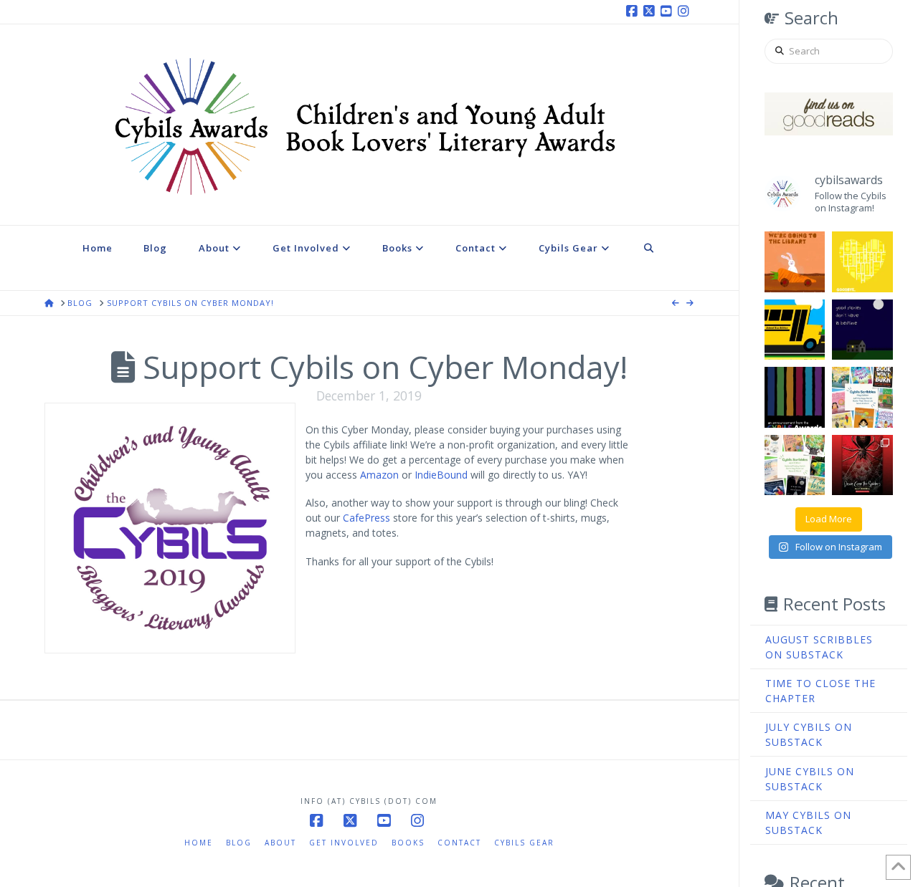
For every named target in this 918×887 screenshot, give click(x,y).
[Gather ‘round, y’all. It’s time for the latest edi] (795, 465)
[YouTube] (668, 11)
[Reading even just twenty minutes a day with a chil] (862, 329)
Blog (239, 843)
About (280, 843)
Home (198, 843)
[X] (651, 11)
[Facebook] (634, 11)
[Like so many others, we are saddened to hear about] (862, 261)
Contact (459, 843)
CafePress (366, 517)
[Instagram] (685, 11)
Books (408, 843)
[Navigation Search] (649, 258)
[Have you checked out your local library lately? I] (795, 261)
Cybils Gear (524, 843)
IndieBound (441, 474)
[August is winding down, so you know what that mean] (795, 329)
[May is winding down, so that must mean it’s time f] (862, 397)
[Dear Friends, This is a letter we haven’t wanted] (795, 397)
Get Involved (344, 843)
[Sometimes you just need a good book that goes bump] (862, 465)
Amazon (379, 474)
